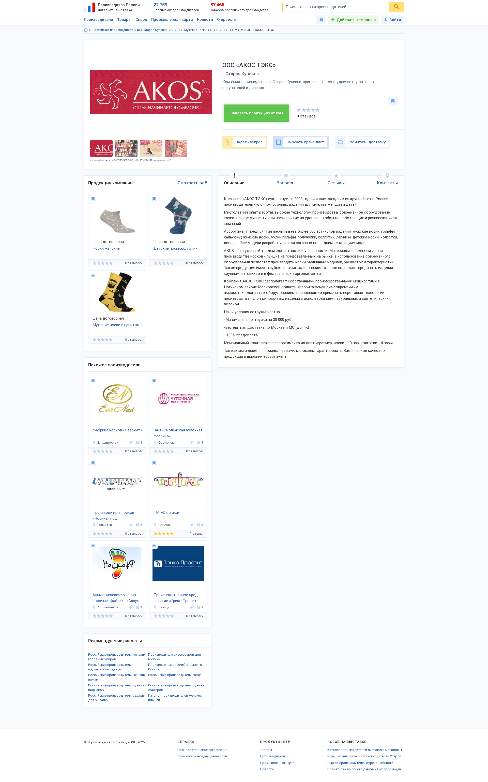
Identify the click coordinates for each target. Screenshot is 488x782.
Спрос (141, 19)
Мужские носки (195, 30)
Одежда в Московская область (213, 30)
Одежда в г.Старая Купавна (219, 30)
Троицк (163, 607)
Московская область (139, 30)
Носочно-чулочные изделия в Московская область (225, 30)
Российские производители (113, 30)
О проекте (226, 19)
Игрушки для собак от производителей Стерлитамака (365, 756)
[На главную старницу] (86, 30)
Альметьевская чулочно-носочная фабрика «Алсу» (116, 598)
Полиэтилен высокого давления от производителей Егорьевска (365, 769)
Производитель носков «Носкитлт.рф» (113, 515)
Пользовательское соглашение (202, 750)
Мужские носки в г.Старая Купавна (243, 30)
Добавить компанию (356, 20)
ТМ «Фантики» (167, 512)
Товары (124, 19)
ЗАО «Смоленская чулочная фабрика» (178, 433)
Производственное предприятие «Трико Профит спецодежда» (176, 598)
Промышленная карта (172, 19)
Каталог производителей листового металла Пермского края (365, 750)
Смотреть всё (192, 182)
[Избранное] (321, 20)
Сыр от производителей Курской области (360, 763)
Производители (98, 19)
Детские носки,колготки (175, 248)
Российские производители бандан (175, 675)
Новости (205, 19)
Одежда (174, 30)
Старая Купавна (155, 30)
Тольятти (104, 525)
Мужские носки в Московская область (237, 30)
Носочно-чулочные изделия (180, 30)
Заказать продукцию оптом (256, 113)
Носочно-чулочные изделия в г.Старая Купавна (231, 30)
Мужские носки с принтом (116, 325)
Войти (395, 20)
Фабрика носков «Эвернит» (117, 430)
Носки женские (106, 248)
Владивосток (107, 442)
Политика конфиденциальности (202, 756)
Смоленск (166, 442)
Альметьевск (107, 607)
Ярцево (164, 525)
